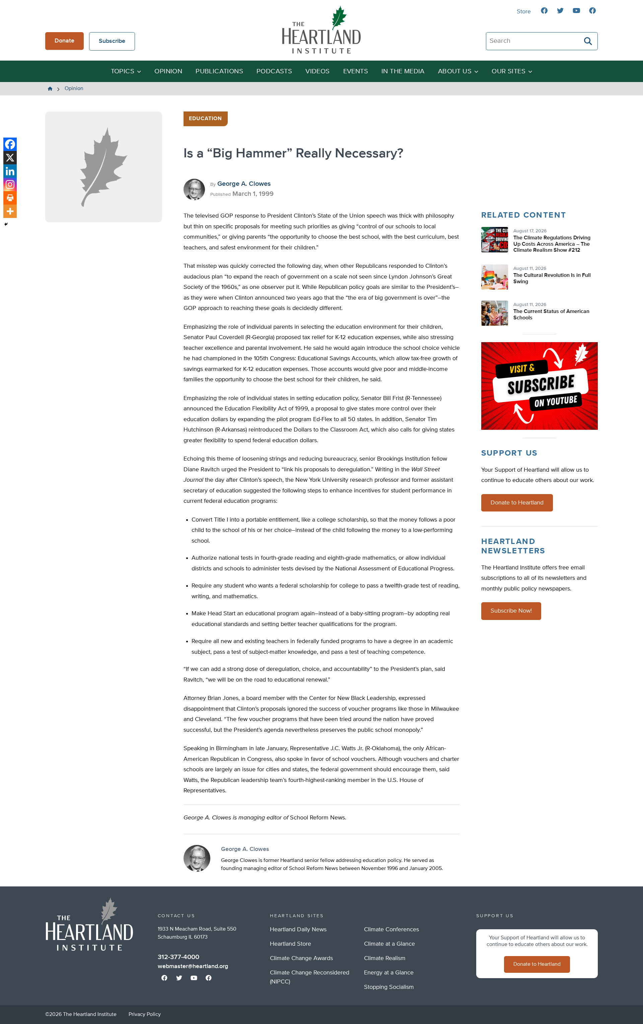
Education (205, 119)
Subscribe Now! (511, 611)
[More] (10, 211)
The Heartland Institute (321, 29)
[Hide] (6, 224)
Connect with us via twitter (560, 10)
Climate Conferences (391, 930)
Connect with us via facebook (544, 10)
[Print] (10, 198)
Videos (317, 71)
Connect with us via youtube (576, 10)
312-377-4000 (178, 957)
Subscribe (112, 41)
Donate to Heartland (517, 502)
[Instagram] (10, 184)
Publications (219, 71)
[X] (10, 157)
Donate (64, 41)
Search (588, 41)
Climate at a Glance (389, 944)
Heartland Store (290, 944)
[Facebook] (10, 144)
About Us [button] (455, 71)
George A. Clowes (244, 183)
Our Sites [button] (508, 71)
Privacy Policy (145, 1014)
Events (355, 71)
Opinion (168, 71)
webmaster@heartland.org (193, 966)
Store (524, 12)
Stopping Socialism (389, 987)
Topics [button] (122, 71)
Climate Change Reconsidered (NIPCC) (309, 977)
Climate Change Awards (301, 958)
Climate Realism (385, 958)
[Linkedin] (10, 171)
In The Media (403, 71)
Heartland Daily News (298, 930)
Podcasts (274, 71)
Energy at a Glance (389, 973)
